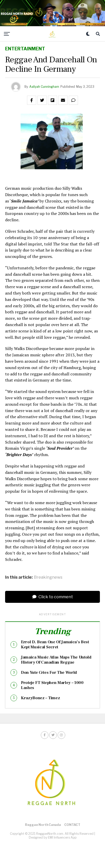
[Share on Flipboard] (52, 100)
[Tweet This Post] (42, 100)
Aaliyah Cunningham (44, 87)
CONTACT (72, 825)
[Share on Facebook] (31, 100)
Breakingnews (48, 577)
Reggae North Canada (43, 825)
